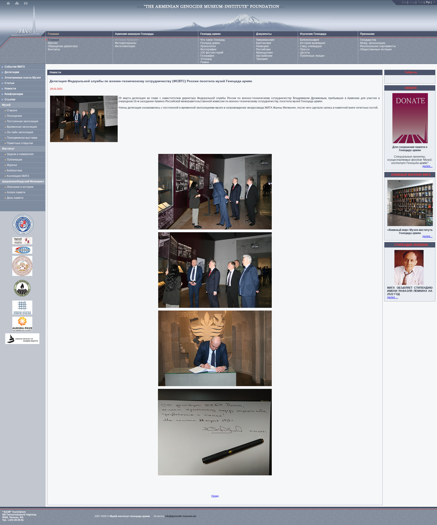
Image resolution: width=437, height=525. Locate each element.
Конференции (14, 94)
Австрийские (264, 55)
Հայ (412, 2)
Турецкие (262, 59)
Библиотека (14, 170)
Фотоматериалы (125, 43)
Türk (420, 2)
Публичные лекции (312, 55)
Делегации (12, 72)
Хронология (208, 46)
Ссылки (10, 99)
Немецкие (262, 46)
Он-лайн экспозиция (21, 132)
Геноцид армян (210, 43)
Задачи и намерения (20, 154)
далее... (427, 166)
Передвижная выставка (23, 137)
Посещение (14, 115)
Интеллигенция (125, 46)
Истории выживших (312, 43)
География (207, 55)
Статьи (9, 83)
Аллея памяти (16, 192)
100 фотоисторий (211, 52)
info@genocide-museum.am (180, 516)
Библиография (309, 39)
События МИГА (15, 66)
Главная (53, 39)
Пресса (305, 49)
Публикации (14, 159)
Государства (368, 39)
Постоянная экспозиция (22, 121)
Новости (10, 88)
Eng (404, 2)
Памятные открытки (20, 143)
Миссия (53, 43)
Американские (265, 39)
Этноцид (206, 59)
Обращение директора (63, 46)
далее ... (392, 297)
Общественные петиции (376, 49)
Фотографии (208, 49)
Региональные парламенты (378, 46)
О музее (12, 110)
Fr (434, 2)
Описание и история (20, 187)
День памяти (15, 197)
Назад (214, 495)
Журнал (12, 165)
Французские (264, 52)
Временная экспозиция (22, 126)
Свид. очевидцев (311, 46)
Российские (263, 49)
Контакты (54, 49)
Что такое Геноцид (212, 39)
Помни (204, 62)
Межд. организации (372, 43)
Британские (263, 43)
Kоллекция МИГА (18, 176)
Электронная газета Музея (23, 77)
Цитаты (305, 52)
